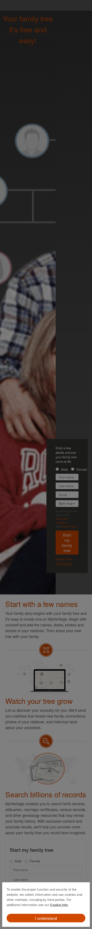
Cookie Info (59, 904)
